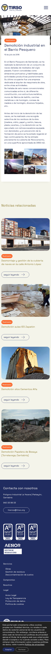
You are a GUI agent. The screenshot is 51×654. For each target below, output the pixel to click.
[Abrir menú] (46, 7)
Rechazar (22, 649)
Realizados (10, 40)
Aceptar (8, 649)
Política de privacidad (34, 644)
